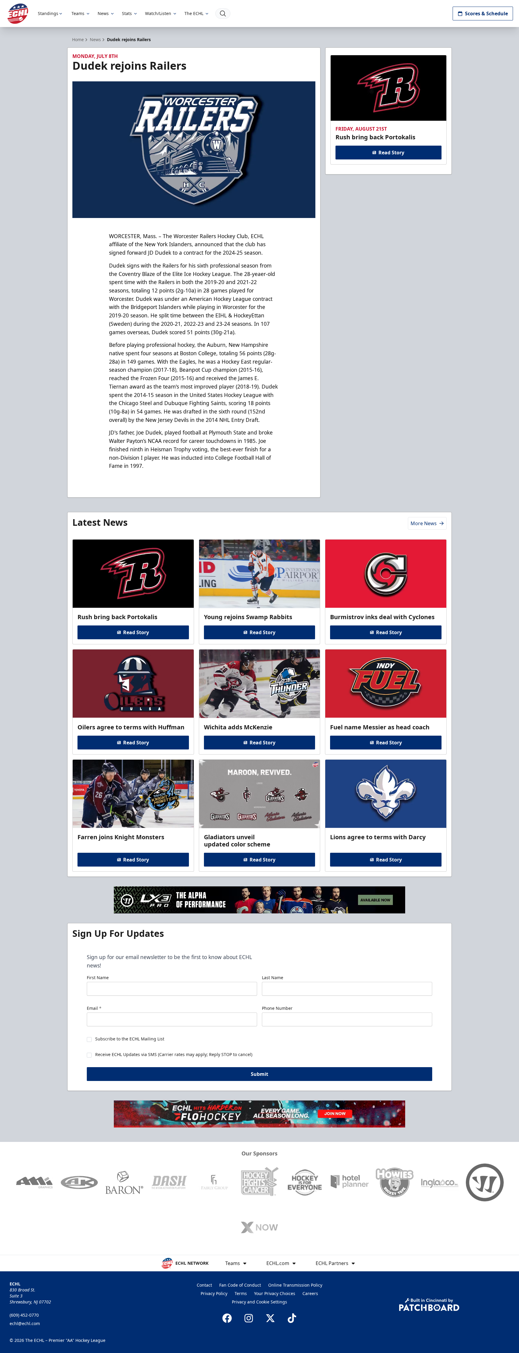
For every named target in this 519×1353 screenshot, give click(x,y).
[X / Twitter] (270, 1318)
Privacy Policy (214, 1293)
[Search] (222, 13)
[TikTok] (292, 1318)
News (103, 13)
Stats (127, 13)
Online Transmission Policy (295, 1285)
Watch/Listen (158, 13)
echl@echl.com (25, 1323)
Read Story (391, 152)
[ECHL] (17, 13)
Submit (259, 1074)
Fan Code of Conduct (240, 1285)
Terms (241, 1293)
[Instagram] (248, 1318)
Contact (204, 1285)
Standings (48, 13)
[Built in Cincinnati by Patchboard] (429, 1304)
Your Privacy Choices (274, 1293)
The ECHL (193, 13)
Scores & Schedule (486, 13)
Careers (310, 1293)
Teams (77, 13)
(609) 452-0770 (24, 1315)
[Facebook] (227, 1318)
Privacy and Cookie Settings (259, 1302)
